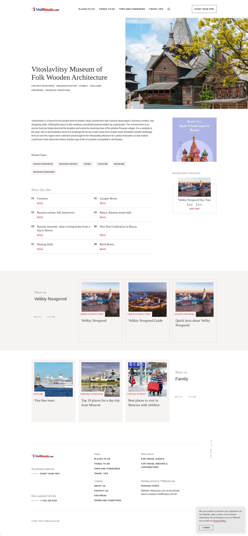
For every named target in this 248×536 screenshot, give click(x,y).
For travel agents (152, 459)
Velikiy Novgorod (94, 320)
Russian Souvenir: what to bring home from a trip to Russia (63, 228)
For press (100, 495)
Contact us (101, 491)
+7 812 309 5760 (48, 500)
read (40, 203)
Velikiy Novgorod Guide (145, 320)
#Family (83, 86)
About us (99, 486)
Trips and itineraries (107, 468)
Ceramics (42, 198)
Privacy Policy (219, 521)
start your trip (50, 473)
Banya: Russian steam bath (115, 212)
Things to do (102, 464)
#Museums (37, 90)
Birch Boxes (107, 244)
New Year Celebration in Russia (118, 226)
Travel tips (101, 473)
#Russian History (66, 86)
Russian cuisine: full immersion (55, 212)
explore (194, 209)
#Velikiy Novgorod (43, 86)
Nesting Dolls (45, 244)
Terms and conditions (107, 500)
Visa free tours (44, 400)
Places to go (102, 459)
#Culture (95, 86)
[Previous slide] (37, 317)
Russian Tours (150, 486)
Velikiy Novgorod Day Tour (194, 199)
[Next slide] (50, 317)
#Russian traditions (57, 90)
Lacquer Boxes (108, 198)
